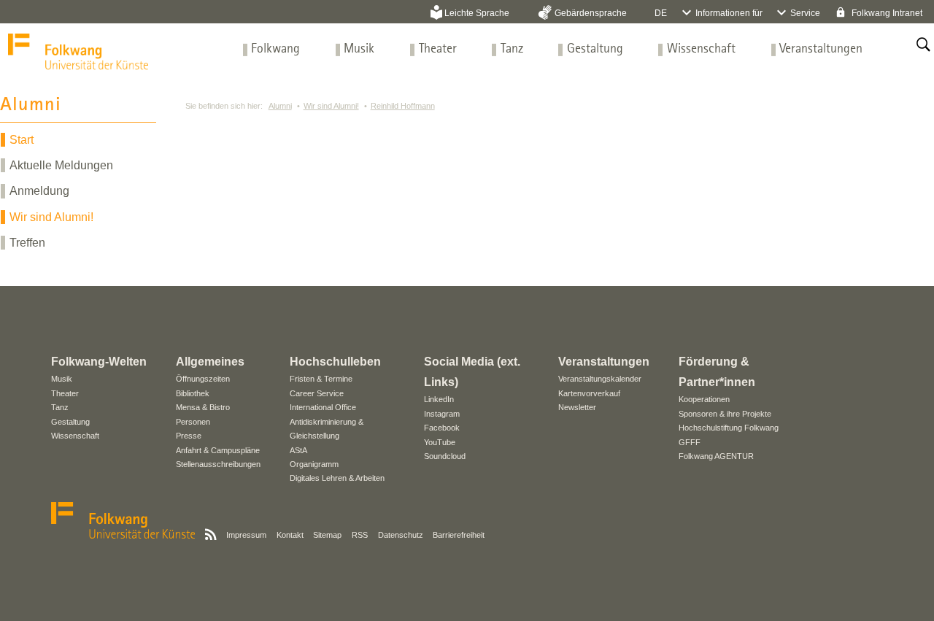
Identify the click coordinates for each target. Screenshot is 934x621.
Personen (193, 421)
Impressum (246, 535)
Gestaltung (595, 49)
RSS (360, 535)
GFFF (689, 442)
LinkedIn (439, 399)
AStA (298, 450)
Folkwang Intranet (885, 13)
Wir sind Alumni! (51, 217)
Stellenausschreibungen (218, 464)
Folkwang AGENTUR (716, 456)
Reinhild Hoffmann (403, 105)
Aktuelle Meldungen (61, 165)
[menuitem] (275, 49)
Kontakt (290, 535)
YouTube (439, 442)
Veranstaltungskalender (599, 378)
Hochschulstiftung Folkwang (729, 427)
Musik (359, 49)
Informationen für (729, 13)
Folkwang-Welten (99, 361)
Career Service (317, 393)
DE (661, 13)
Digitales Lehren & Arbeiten (337, 478)
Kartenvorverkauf (589, 393)
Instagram (442, 413)
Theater (438, 49)
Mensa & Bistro (203, 407)
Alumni (280, 105)
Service (805, 13)
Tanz (512, 49)
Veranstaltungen (820, 49)
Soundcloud (445, 456)
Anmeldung (39, 191)
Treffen (27, 242)
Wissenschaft (701, 49)
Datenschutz (400, 535)
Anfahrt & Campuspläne (218, 450)
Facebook (442, 427)
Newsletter (577, 407)
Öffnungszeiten (203, 378)
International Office (323, 407)
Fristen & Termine (321, 378)
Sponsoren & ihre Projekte (725, 413)
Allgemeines (210, 361)
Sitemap (327, 535)
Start (21, 140)
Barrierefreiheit (459, 535)
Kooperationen (704, 399)
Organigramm (314, 464)
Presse (188, 435)
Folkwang (275, 49)
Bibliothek (192, 393)
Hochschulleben (335, 361)
